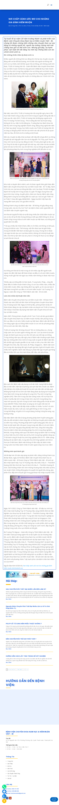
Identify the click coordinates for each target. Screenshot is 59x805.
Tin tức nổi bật (34, 25)
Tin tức (29, 25)
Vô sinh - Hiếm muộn (44, 25)
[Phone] (4, 787)
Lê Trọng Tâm (14, 25)
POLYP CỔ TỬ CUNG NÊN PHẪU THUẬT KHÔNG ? (24, 623)
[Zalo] (4, 796)
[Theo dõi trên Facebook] (7, 798)
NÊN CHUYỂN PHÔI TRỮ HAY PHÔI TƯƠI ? (21, 639)
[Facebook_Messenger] (4, 791)
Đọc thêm (8, 599)
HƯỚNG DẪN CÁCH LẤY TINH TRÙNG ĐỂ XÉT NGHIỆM (26, 656)
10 (18, 669)
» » (27, 669)
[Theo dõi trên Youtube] (10, 798)
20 (20, 669)
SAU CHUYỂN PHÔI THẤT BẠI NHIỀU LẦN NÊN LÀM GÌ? (26, 589)
